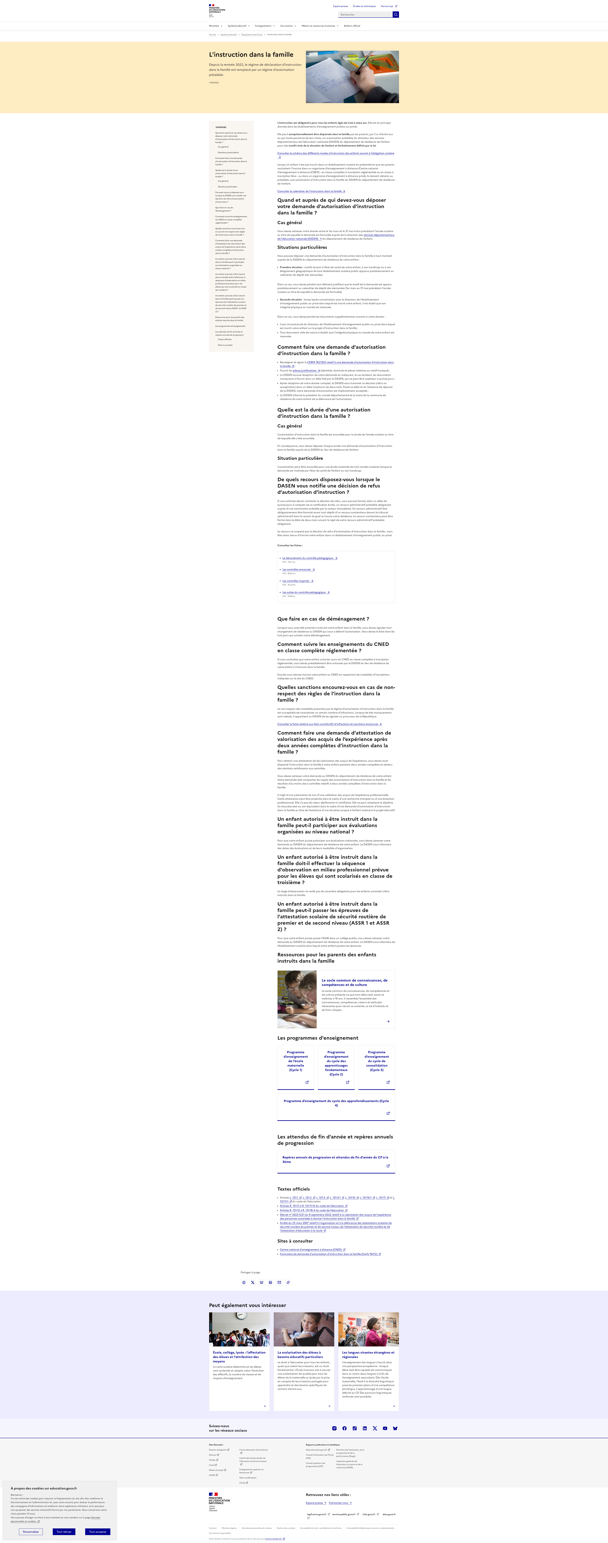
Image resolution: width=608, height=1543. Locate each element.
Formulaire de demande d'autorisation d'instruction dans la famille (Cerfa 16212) (328, 1254)
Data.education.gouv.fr (316, 1449)
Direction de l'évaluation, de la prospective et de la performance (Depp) (350, 1453)
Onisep (212, 1460)
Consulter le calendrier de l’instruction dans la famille (309, 191)
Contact (213, 1528)
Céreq (242, 1482)
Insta (334, 1428)
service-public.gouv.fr (343, 1514)
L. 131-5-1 (335, 1197)
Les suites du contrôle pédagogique (304, 592)
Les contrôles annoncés (296, 569)
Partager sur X (253, 1282)
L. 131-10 (350, 1197)
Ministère (214, 26)
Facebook (344, 1428)
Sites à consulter (225, 345)
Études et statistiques (364, 6)
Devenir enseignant (217, 1449)
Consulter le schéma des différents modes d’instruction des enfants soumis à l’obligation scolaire (335, 153)
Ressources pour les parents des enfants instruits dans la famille (229, 319)
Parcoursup (387, 6)
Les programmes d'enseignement (230, 326)
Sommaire (221, 127)
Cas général (223, 146)
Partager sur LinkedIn (270, 1282)
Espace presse (340, 6)
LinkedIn (365, 1428)
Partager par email (279, 1282)
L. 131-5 (320, 1197)
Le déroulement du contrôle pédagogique (308, 558)
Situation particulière (227, 186)
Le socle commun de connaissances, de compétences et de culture (355, 982)
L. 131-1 (294, 1197)
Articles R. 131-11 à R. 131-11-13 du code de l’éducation (312, 1206)
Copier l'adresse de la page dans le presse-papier (288, 1282)
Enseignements (263, 26)
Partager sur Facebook (244, 1282)
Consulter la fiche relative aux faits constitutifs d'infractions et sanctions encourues (327, 724)
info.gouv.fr (369, 1514)
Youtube (385, 1428)
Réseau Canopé (216, 1470)
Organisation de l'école (252, 34)
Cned (211, 1465)
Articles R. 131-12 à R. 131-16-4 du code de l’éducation (312, 1210)
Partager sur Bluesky (261, 1282)
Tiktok (354, 1428)
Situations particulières (228, 152)
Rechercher (396, 14)
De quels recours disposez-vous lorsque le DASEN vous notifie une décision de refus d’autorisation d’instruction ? (230, 197)
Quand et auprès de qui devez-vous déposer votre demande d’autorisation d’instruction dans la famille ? (231, 137)
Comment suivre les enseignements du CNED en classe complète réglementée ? (231, 219)
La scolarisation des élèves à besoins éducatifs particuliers (300, 1354)
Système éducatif (237, 26)
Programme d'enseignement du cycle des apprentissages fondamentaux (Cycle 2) (336, 1063)
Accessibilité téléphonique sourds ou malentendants (371, 1528)
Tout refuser (64, 1532)
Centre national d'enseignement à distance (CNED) (311, 1249)
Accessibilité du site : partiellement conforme (321, 1528)
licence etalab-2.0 (273, 1538)
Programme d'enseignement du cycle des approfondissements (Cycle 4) (336, 1103)
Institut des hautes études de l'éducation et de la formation (253, 1460)
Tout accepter (97, 1532)
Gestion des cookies (286, 1528)
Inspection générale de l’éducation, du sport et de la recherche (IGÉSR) (349, 1464)
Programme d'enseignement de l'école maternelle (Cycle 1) (296, 1061)
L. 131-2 (307, 1197)
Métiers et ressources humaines (318, 26)
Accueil (212, 34)
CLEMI (212, 1475)
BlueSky (395, 1428)
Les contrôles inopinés (296, 581)
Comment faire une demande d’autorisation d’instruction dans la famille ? (231, 161)
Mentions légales (229, 1528)
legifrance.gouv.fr (316, 1514)
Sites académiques (247, 1477)
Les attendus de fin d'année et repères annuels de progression (229, 333)
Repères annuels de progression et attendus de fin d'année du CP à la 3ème (335, 1159)
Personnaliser (31, 1532)
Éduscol (212, 1455)
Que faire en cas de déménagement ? (224, 209)
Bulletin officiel (352, 26)
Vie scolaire (286, 26)
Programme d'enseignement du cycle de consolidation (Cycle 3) (377, 1061)
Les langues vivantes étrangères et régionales (368, 1354)
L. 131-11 (381, 1197)
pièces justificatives (305, 370)
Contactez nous (338, 1503)
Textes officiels (224, 339)
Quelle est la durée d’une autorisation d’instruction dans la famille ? (230, 173)
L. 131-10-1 (365, 1197)
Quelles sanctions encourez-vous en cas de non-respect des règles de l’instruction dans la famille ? (230, 231)
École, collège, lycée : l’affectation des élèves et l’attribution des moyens (239, 1357)
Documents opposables (220, 1533)
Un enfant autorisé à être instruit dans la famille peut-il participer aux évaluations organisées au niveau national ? (230, 264)
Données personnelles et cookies (257, 1528)
